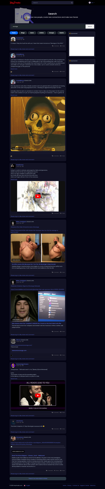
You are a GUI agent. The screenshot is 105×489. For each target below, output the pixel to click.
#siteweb (37, 286)
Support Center (84, 485)
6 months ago (19, 55)
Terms (65, 485)
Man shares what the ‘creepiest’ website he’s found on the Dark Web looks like (36, 323)
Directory (92, 485)
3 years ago (18, 282)
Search (90, 26)
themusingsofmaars (22, 364)
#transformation (28, 227)
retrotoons (19, 421)
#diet (21, 227)
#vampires (57, 442)
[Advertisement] (81, 46)
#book (18, 444)
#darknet (20, 286)
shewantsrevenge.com (19, 350)
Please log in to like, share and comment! (22, 49)
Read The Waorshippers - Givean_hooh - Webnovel (28, 455)
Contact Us (75, 485)
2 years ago (18, 82)
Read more (14, 69)
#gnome (25, 286)
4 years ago (18, 341)
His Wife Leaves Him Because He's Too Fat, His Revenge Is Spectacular (34, 264)
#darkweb (14, 286)
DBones (18, 340)
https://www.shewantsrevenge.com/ (21, 345)
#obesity (13, 227)
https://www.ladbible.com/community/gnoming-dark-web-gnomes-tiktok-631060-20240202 (37, 289)
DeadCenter (20, 165)
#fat (17, 227)
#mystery (23, 444)
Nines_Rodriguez (21, 221)
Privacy (69, 485)
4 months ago (19, 39)
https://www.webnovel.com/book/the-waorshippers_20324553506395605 (32, 442)
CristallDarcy (20, 54)
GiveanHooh (20, 437)
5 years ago (18, 422)
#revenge (36, 227)
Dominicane (19, 38)
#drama (13, 444)
